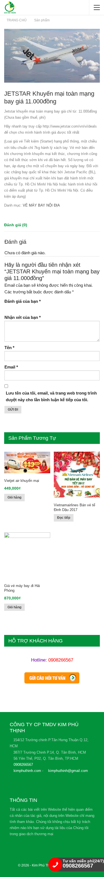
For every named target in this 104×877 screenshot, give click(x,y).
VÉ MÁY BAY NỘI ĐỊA (41, 205)
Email (11, 367)
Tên (9, 347)
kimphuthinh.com (27, 771)
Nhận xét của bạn (22, 317)
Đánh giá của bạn (22, 301)
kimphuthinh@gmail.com (68, 771)
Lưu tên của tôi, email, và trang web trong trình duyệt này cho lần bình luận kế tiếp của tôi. (51, 396)
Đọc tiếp (63, 518)
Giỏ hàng (14, 497)
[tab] (15, 225)
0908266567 (60, 660)
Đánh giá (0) (15, 225)
